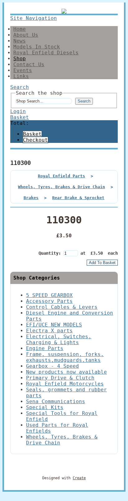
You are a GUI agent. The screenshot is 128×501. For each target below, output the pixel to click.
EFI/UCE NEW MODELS (54, 325)
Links (21, 76)
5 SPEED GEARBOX (49, 295)
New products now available (66, 372)
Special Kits (44, 407)
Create (79, 478)
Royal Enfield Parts (61, 176)
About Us (25, 35)
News (19, 41)
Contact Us (28, 64)
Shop (19, 58)
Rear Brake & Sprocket (78, 197)
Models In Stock (36, 47)
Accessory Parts (49, 301)
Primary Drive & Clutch (60, 378)
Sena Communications (55, 401)
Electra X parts (49, 331)
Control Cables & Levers (62, 307)
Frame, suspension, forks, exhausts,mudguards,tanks (65, 357)
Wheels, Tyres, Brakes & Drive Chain (61, 186)
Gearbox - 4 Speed (52, 366)
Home (19, 29)
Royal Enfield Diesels (46, 53)
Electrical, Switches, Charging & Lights (58, 339)
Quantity (48, 253)
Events (22, 70)
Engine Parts (44, 348)
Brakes (31, 197)
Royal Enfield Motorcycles (65, 384)
